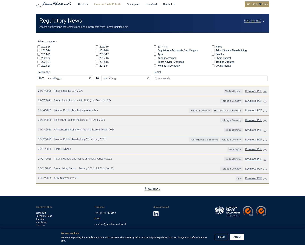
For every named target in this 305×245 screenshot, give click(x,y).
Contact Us (169, 4)
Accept (237, 237)
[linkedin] (156, 213)
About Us (83, 4)
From (40, 78)
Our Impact (133, 4)
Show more (152, 189)
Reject (221, 237)
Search (158, 72)
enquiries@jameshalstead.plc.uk (110, 224)
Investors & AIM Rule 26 (107, 4)
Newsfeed (151, 4)
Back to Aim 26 (252, 20)
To (97, 78)
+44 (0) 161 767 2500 (105, 212)
